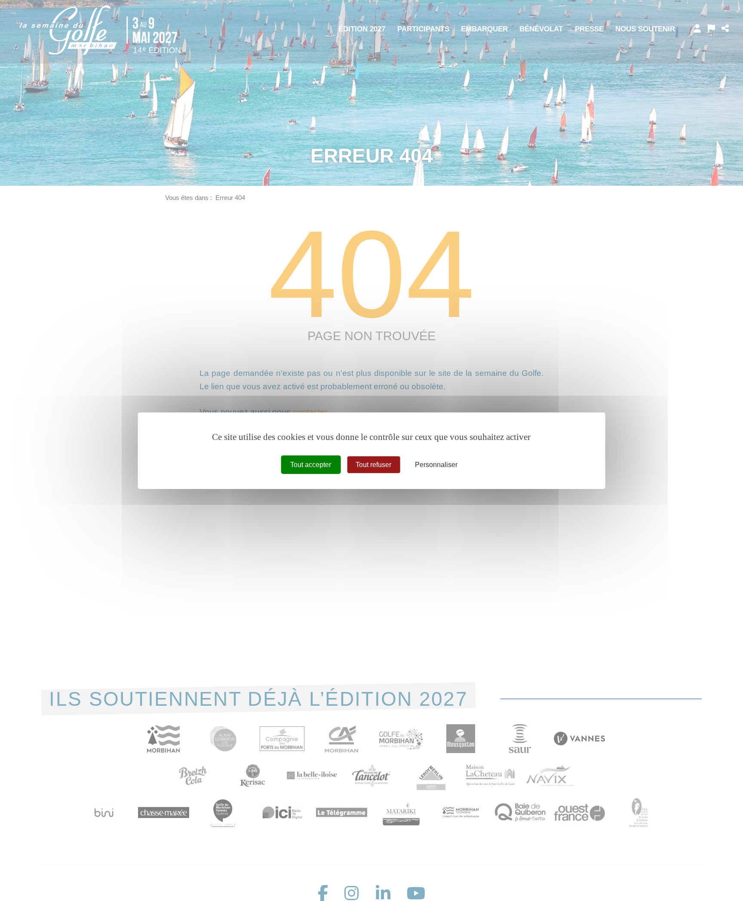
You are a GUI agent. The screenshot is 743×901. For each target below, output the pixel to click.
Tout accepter (310, 464)
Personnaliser (436, 464)
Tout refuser (373, 464)
